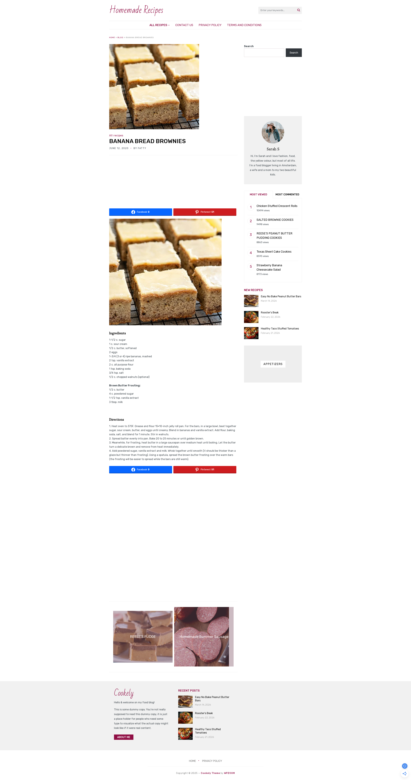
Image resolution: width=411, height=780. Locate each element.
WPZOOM (229, 773)
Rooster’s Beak (270, 312)
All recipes (158, 25)
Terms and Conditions (244, 25)
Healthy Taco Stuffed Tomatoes (280, 328)
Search (249, 46)
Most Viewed (258, 194)
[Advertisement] (173, 182)
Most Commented (287, 194)
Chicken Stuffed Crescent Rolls (277, 206)
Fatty (142, 148)
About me (123, 737)
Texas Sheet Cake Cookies (274, 251)
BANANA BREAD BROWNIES (147, 141)
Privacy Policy (210, 25)
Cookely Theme (210, 773)
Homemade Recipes (136, 10)
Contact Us (184, 25)
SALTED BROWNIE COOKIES (275, 220)
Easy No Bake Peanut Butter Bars (281, 296)
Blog (120, 37)
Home (112, 37)
